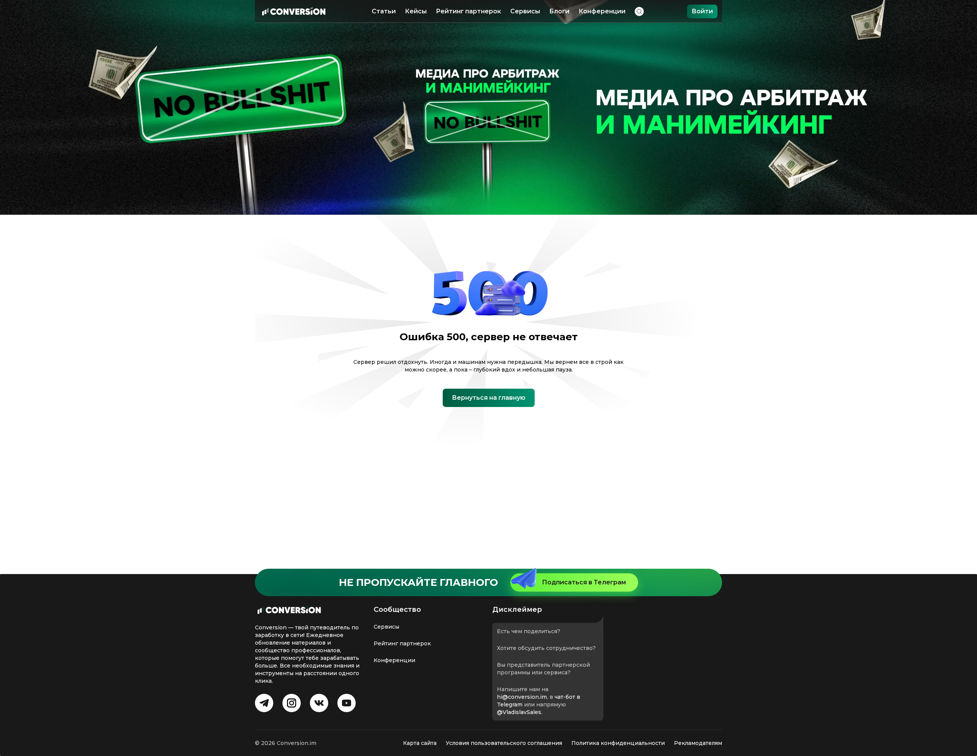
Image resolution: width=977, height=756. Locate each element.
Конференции (602, 11)
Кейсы (416, 11)
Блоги (559, 11)
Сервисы (525, 11)
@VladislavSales (519, 712)
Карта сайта (420, 743)
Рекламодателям (698, 743)
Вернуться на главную (489, 397)
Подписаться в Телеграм (584, 582)
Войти (702, 11)
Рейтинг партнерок (468, 11)
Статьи (384, 11)
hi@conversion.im (522, 696)
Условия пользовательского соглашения (504, 743)
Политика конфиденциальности (618, 743)
